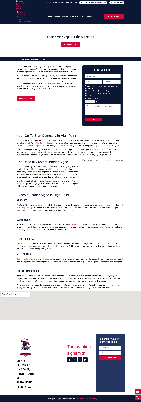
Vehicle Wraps (105, 93)
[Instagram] (80, 359)
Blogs (82, 17)
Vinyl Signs (91, 95)
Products (65, 17)
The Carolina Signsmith (45, 143)
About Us (57, 17)
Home (50, 17)
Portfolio (89, 17)
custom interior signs (51, 83)
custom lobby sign (78, 224)
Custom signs (92, 93)
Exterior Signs (105, 91)
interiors (66, 140)
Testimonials (74, 17)
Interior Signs (92, 91)
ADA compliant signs (25, 207)
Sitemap (80, 398)
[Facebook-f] (69, 359)
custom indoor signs (25, 145)
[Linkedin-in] (85, 359)
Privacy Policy (91, 398)
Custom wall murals (25, 259)
